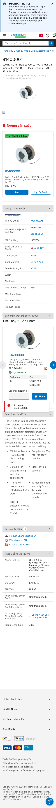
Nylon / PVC (36, 262)
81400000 (12, 171)
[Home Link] (24, 35)
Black (33, 255)
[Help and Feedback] (50, 801)
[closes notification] (52, 4)
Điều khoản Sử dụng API (32, 770)
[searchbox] (25, 43)
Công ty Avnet (9, 786)
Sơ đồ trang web (10, 770)
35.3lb (33, 268)
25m (32, 287)
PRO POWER (37, 221)
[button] (4, 35)
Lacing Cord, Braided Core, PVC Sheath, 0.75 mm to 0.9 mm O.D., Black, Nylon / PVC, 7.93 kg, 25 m (27, 179)
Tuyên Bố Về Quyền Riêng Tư (16, 759)
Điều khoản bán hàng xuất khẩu (17, 766)
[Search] (51, 43)
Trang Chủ (7, 50)
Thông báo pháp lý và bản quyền (18, 763)
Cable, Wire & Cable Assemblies (32, 50)
